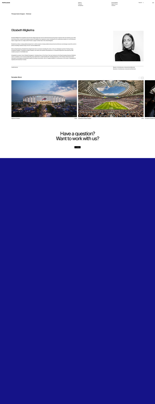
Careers (113, 5)
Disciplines (80, 5)
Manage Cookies (115, 398)
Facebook (113, 201)
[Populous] (6, 2)
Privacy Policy (14, 398)
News (79, 202)
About (46, 199)
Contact (80, 204)
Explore (80, 2)
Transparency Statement (84, 398)
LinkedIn (113, 199)
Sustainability (114, 2)
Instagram (131, 199)
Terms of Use (48, 398)
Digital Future (114, 4)
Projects (80, 4)
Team (46, 201)
